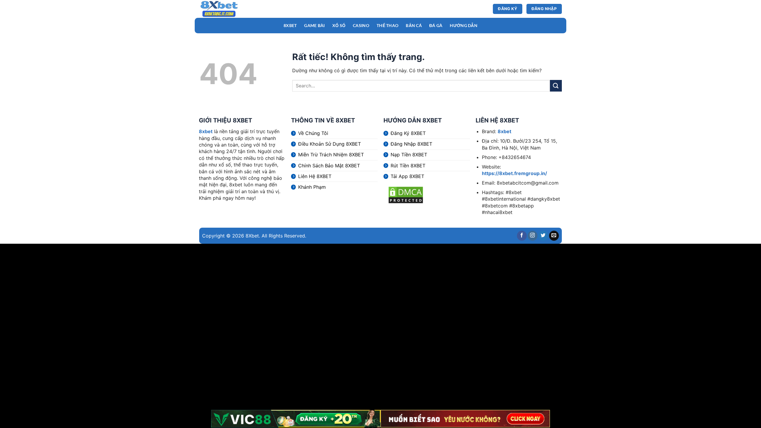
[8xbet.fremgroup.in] (227, 9)
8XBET (290, 25)
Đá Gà (435, 25)
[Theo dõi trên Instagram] (532, 236)
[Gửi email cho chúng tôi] (554, 236)
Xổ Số (338, 25)
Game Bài (314, 25)
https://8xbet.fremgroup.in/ (514, 173)
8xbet (206, 131)
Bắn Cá (414, 25)
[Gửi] (556, 86)
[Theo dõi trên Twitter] (543, 236)
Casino (361, 25)
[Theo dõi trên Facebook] (522, 236)
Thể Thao (387, 25)
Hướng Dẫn (463, 25)
